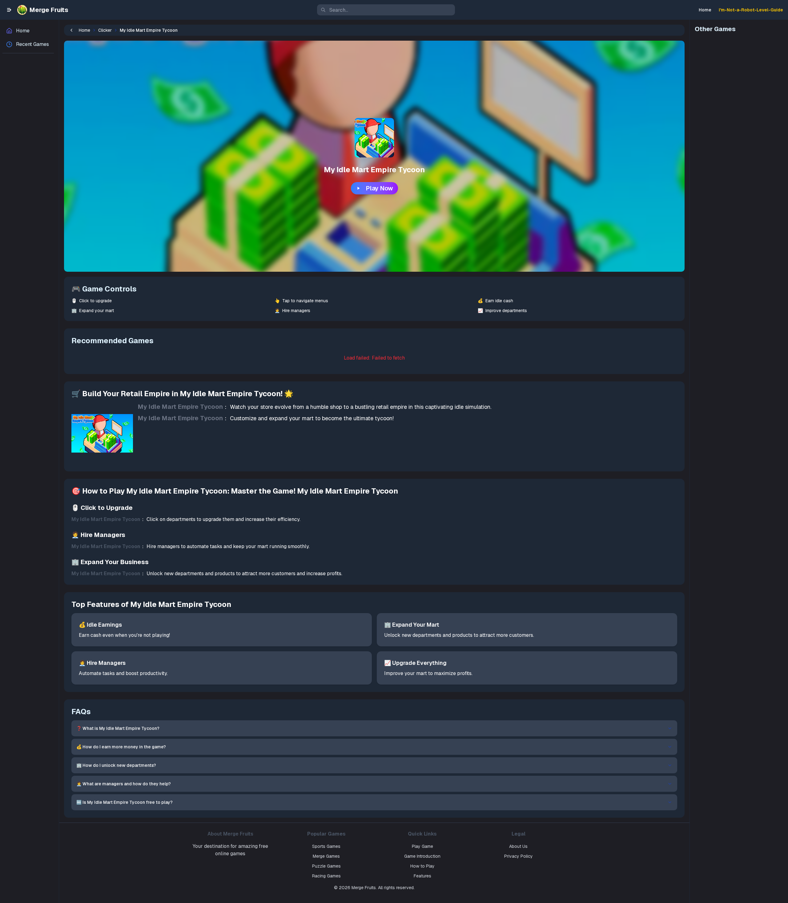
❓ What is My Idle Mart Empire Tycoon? (117, 728)
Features (422, 876)
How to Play (422, 866)
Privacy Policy (518, 856)
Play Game (422, 846)
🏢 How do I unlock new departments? (116, 765)
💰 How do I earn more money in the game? (121, 747)
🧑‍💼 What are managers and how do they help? (123, 784)
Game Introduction (422, 856)
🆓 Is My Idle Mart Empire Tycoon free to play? (124, 802)
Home (705, 10)
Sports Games (326, 846)
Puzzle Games (326, 866)
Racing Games (326, 876)
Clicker (105, 30)
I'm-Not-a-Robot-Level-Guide (751, 10)
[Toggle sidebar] (9, 9)
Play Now (379, 188)
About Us (518, 846)
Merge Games (326, 856)
